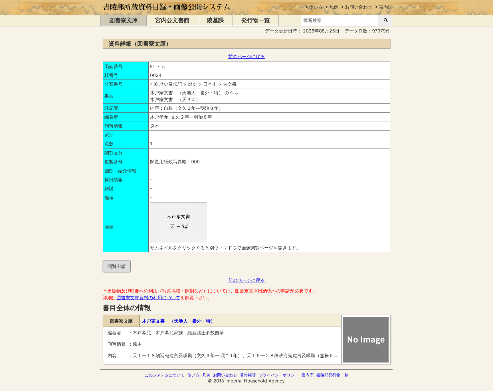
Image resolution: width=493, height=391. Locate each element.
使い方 (316, 7)
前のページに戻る (246, 56)
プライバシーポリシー (279, 374)
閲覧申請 (117, 266)
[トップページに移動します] (167, 12)
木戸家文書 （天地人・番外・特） (178, 321)
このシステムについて (165, 374)
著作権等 (248, 374)
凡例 (333, 7)
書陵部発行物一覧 (332, 374)
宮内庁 (386, 7)
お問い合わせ (358, 7)
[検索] (385, 20)
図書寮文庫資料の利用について (148, 297)
